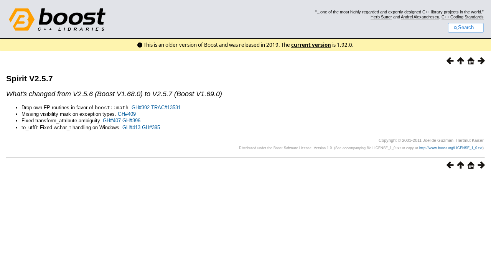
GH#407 (112, 120)
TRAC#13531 (166, 107)
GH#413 (131, 127)
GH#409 (127, 114)
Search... (468, 27)
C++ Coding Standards (463, 17)
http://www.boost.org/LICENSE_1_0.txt (451, 148)
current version (311, 44)
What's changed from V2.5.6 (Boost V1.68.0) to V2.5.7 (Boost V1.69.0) (114, 94)
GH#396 (131, 120)
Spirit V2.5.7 (29, 78)
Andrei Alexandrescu (420, 17)
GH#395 (151, 127)
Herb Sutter (381, 17)
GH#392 (141, 107)
